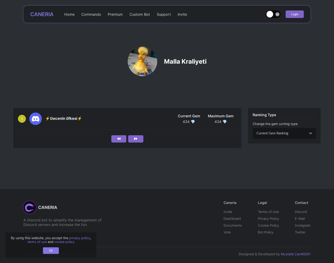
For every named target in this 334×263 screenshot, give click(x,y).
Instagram (303, 225)
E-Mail (300, 219)
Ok (51, 250)
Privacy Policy (268, 219)
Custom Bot (140, 14)
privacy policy (79, 238)
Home (69, 14)
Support (164, 14)
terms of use (37, 242)
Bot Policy (265, 232)
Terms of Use (268, 212)
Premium (115, 14)
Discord (301, 212)
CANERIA (42, 14)
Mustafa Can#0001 (296, 254)
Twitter (300, 232)
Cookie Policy (268, 225)
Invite (182, 14)
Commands (91, 14)
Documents (233, 225)
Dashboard (232, 219)
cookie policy (64, 242)
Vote (227, 232)
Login (294, 14)
